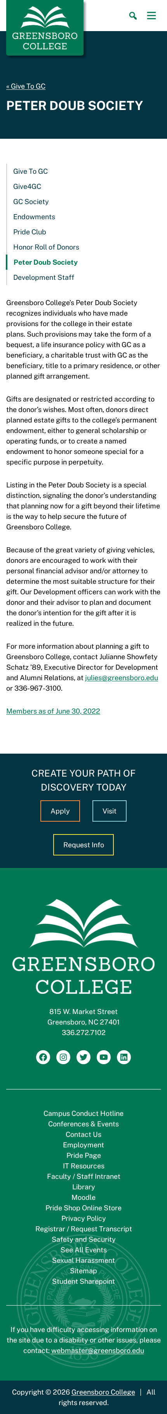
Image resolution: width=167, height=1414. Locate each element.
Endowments (34, 217)
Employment (83, 1145)
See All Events (84, 1250)
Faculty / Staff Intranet (83, 1176)
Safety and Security (84, 1239)
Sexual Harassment (83, 1260)
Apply (60, 811)
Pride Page (83, 1155)
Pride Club (29, 232)
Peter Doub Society (46, 262)
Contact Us (83, 1134)
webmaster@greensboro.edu (97, 1350)
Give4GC (27, 186)
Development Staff (43, 277)
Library (83, 1187)
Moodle (83, 1197)
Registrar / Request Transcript (83, 1229)
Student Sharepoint (83, 1281)
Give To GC (28, 86)
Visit (110, 811)
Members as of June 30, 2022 (53, 711)
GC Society (31, 201)
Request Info (83, 845)
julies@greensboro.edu (121, 678)
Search (133, 15)
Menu (151, 15)
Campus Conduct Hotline (83, 1113)
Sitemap (83, 1271)
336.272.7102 (84, 1032)
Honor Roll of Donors (46, 247)
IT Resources (83, 1166)
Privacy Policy (83, 1218)
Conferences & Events (83, 1124)
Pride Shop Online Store (83, 1208)
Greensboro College (103, 1392)
